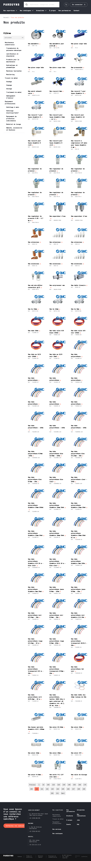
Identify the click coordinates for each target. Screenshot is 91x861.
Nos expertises (58, 810)
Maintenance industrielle (57, 815)
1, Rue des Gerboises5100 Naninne (35, 827)
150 (74, 784)
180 (31, 789)
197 (73, 789)
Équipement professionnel (57, 822)
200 (52, 793)
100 (48, 784)
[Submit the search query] (27, 4)
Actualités (81, 810)
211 (57, 793)
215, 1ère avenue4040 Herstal (34, 840)
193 (52, 789)
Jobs (78, 820)
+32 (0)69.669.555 (34, 818)
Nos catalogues (58, 833)
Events (68, 824)
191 (42, 789)
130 (64, 784)
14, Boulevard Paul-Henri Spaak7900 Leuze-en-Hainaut (38, 814)
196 (68, 789)
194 (58, 789)
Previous (32, 784)
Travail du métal (58, 819)
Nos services (57, 829)
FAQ (78, 824)
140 (69, 784)
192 (47, 789)
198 (78, 789)
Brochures (69, 815)
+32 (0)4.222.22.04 (35, 844)
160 (79, 784)
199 (84, 789)
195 (63, 789)
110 (53, 784)
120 (58, 784)
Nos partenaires (70, 810)
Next (63, 793)
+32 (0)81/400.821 (34, 831)
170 (85, 784)
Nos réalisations (81, 814)
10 (43, 784)
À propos (69, 820)
